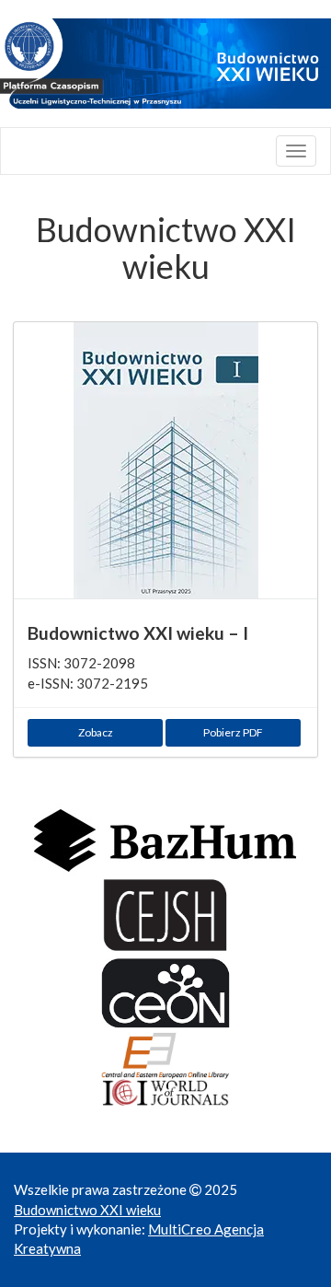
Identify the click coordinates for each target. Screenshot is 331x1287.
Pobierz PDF (233, 732)
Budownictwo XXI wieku (87, 1209)
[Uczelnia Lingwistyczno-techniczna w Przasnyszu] (165, 63)
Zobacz (95, 732)
